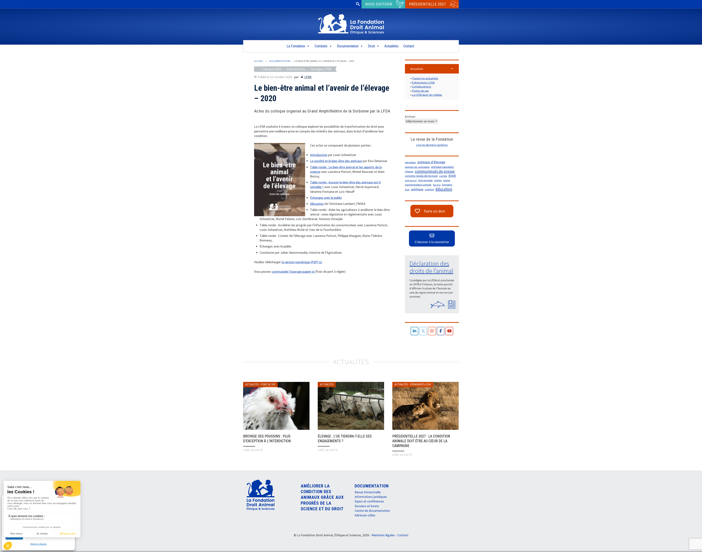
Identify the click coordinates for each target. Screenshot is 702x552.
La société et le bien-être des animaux (336, 161)
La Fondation (296, 46)
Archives (410, 116)
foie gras (437, 184)
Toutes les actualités (425, 78)
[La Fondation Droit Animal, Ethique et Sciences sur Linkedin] (414, 331)
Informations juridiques (371, 497)
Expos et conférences (369, 501)
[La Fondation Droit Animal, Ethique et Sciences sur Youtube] (449, 331)
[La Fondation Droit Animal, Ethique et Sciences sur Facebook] (441, 331)
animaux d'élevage (431, 162)
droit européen (425, 180)
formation (447, 184)
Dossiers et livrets (367, 506)
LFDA (308, 77)
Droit (371, 46)
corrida (443, 176)
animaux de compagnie (417, 167)
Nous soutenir (378, 4)
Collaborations (421, 86)
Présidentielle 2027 (427, 4)
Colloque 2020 (271, 69)
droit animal (411, 180)
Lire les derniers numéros (432, 145)
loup (407, 189)
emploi (438, 180)
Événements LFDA (420, 384)
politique (417, 189)
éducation (443, 189)
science (429, 189)
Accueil (258, 61)
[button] (432, 69)
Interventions (296, 69)
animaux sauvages (442, 167)
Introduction (318, 155)
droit (452, 176)
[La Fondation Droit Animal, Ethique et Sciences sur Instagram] (432, 331)
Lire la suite (253, 450)
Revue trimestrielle (368, 492)
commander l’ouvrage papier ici (293, 271)
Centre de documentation (372, 510)
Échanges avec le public (326, 198)
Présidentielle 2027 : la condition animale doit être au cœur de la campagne (421, 441)
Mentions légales (38, 544)
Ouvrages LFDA (320, 69)
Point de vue (268, 384)
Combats (321, 46)
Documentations (279, 61)
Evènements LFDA (423, 82)
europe (446, 180)
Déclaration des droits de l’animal (431, 267)
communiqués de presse (435, 171)
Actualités (391, 46)
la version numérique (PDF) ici (302, 262)
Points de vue (420, 91)
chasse (409, 171)
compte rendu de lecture (421, 176)
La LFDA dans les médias (427, 95)
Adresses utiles (365, 515)
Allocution (317, 204)
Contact (408, 46)
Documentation (347, 46)
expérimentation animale (418, 184)
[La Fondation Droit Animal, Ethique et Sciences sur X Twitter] (423, 331)
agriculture (410, 162)
